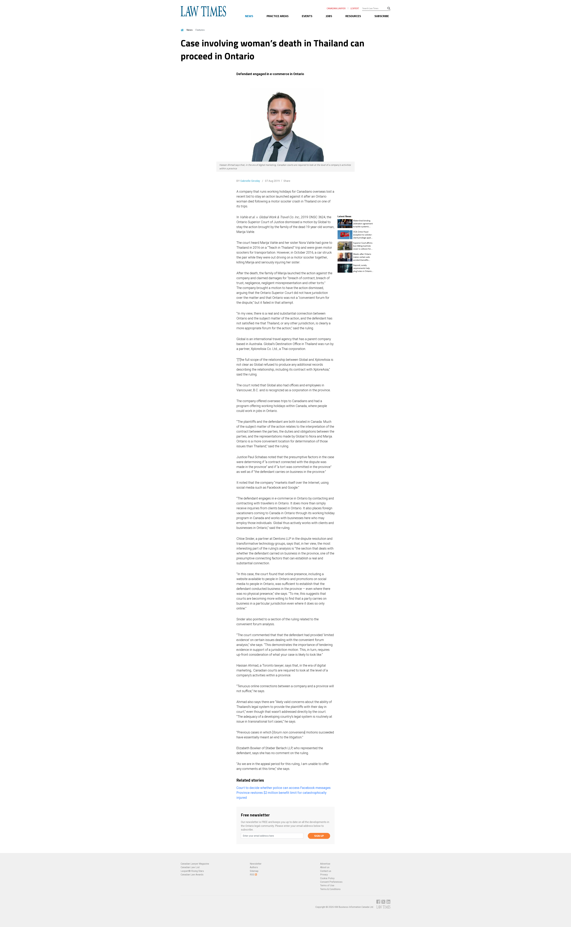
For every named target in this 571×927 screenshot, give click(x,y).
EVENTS (307, 16)
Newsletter (255, 863)
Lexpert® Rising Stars (192, 871)
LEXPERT (354, 8)
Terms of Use (327, 885)
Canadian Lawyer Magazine (195, 863)
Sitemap (254, 871)
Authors (254, 867)
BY (248, 180)
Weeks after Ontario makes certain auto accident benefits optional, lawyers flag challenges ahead (362, 257)
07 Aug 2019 (272, 180)
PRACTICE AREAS (277, 16)
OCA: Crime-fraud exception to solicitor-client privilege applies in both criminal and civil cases (363, 234)
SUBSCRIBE (381, 16)
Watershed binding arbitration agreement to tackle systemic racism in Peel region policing (363, 223)
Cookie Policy (327, 878)
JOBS (329, 16)
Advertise (325, 863)
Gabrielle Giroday (250, 180)
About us (324, 867)
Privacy (324, 874)
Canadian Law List (190, 867)
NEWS (249, 16)
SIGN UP (319, 836)
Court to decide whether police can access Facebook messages (283, 788)
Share (286, 180)
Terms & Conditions (330, 889)
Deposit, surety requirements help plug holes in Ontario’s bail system (363, 268)
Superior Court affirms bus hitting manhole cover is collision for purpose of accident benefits (362, 245)
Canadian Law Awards (192, 874)
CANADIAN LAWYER (336, 8)
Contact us (325, 871)
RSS (252, 874)
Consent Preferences (331, 881)
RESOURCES (353, 16)
